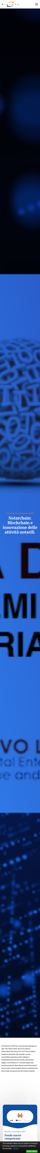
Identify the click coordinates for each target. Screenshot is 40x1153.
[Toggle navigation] (36, 4)
